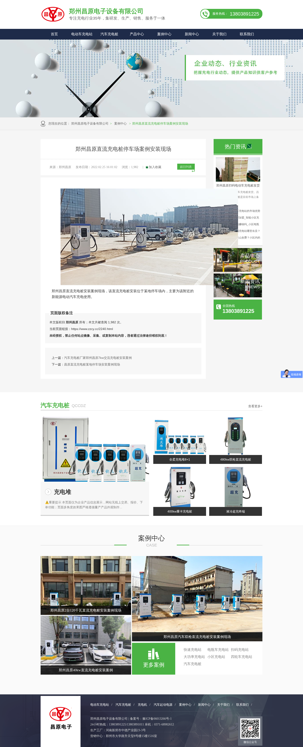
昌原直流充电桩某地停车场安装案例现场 (92, 364)
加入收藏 (155, 167)
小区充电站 (216, 657)
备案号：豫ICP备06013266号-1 (151, 718)
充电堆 (62, 492)
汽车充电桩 (109, 34)
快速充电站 (192, 650)
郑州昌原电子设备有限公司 (89, 123)
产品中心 (137, 34)
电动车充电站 (81, 34)
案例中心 (164, 34)
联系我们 (247, 34)
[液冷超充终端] (235, 487)
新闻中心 (192, 34)
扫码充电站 (240, 650)
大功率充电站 (194, 657)
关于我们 (219, 34)
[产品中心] (238, 270)
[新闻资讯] (238, 296)
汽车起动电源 (163, 704)
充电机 (142, 704)
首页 (54, 34)
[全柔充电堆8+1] (179, 435)
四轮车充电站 (241, 657)
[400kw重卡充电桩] (179, 487)
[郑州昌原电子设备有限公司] (61, 718)
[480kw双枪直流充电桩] (235, 435)
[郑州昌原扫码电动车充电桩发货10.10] (238, 180)
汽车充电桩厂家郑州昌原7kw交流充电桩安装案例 (98, 358)
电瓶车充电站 (218, 650)
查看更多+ (255, 406)
